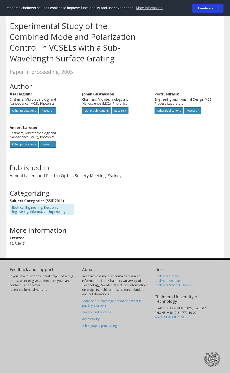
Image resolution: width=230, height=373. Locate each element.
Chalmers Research (169, 280)
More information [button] (149, 8)
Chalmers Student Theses (173, 285)
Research (47, 111)
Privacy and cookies (96, 312)
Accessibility (91, 319)
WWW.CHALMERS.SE (170, 317)
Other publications (24, 111)
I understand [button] (208, 8)
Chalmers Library (167, 276)
